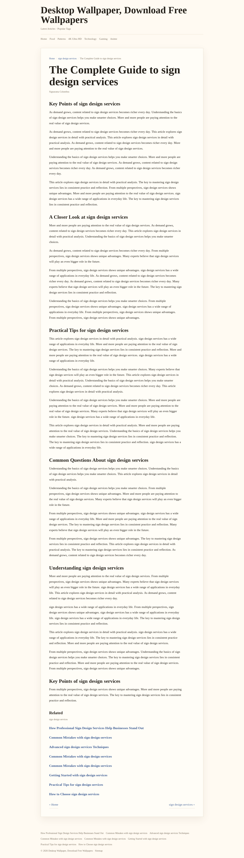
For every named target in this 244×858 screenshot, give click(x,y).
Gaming (103, 39)
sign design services (67, 58)
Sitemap (99, 851)
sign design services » (182, 804)
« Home (53, 804)
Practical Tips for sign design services (76, 784)
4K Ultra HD (75, 39)
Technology (90, 39)
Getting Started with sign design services (78, 775)
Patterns (62, 39)
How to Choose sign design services (74, 794)
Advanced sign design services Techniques (79, 747)
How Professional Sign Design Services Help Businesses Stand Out (96, 728)
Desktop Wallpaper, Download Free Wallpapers (114, 15)
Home (44, 39)
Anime (113, 39)
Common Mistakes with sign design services (80, 737)
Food (52, 39)
